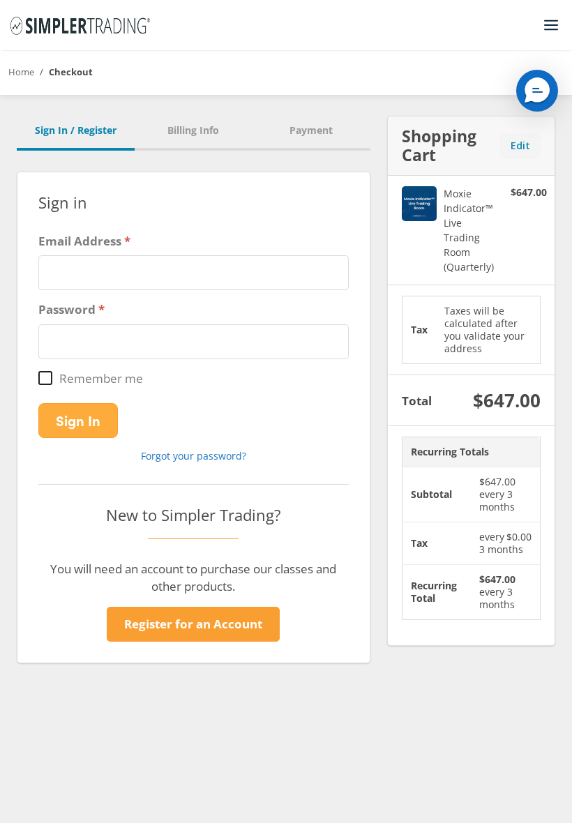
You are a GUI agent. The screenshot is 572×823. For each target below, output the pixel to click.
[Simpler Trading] (80, 25)
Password (67, 309)
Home (21, 72)
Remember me (101, 378)
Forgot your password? (193, 455)
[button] (537, 91)
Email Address (79, 241)
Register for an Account (193, 624)
